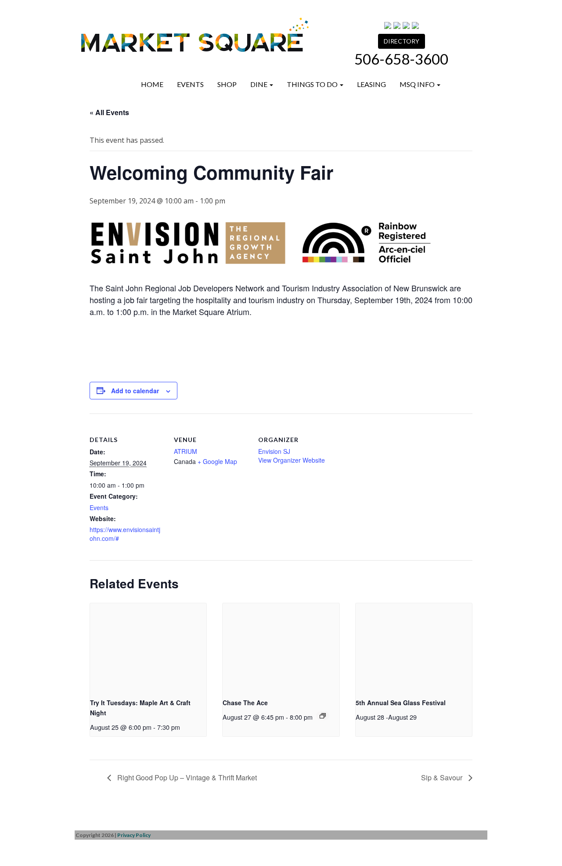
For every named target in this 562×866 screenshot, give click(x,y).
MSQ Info (418, 84)
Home (152, 84)
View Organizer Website (291, 460)
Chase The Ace (245, 702)
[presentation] (148, 647)
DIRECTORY (401, 41)
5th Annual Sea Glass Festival (401, 702)
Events (190, 84)
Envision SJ (274, 451)
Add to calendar (135, 390)
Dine (259, 84)
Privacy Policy (134, 835)
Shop (227, 84)
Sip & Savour (442, 777)
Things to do (313, 84)
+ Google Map (217, 461)
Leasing (371, 84)
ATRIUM (185, 451)
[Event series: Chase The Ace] (323, 715)
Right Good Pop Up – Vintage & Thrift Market (186, 777)
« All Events (109, 112)
